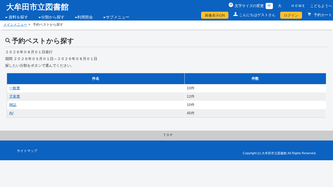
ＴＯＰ (168, 135)
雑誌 (12, 105)
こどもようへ (321, 6)
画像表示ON (215, 15)
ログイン (291, 15)
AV (11, 113)
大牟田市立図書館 (37, 7)
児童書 (14, 96)
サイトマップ (27, 151)
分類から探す (53, 17)
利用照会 (85, 17)
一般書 (14, 88)
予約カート (322, 15)
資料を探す (18, 17)
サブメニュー (117, 17)
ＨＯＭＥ (298, 6)
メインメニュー (15, 24)
